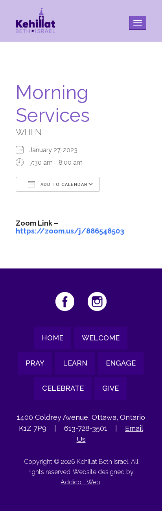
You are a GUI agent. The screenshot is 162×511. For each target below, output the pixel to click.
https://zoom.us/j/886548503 (70, 231)
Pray (35, 363)
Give (110, 388)
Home (52, 338)
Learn (75, 363)
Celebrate (63, 388)
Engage (121, 363)
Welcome (101, 338)
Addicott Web (80, 482)
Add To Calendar (63, 184)
